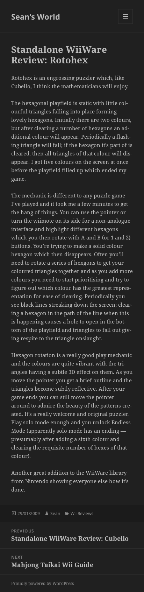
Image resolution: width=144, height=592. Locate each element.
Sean (55, 513)
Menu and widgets (125, 23)
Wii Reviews (82, 513)
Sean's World (35, 16)
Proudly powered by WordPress (42, 583)
